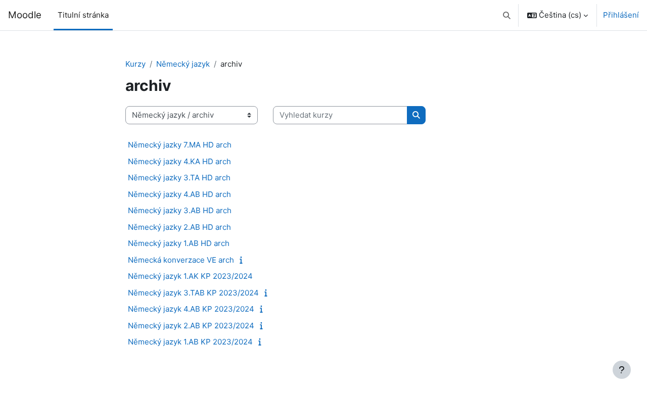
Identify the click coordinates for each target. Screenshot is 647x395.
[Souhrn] (243, 260)
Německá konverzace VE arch (181, 260)
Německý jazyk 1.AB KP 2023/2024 (190, 342)
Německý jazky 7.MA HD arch (180, 145)
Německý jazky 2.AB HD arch (179, 227)
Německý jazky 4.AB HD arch (179, 194)
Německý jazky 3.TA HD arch (179, 177)
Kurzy (135, 64)
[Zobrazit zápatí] (622, 370)
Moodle (24, 15)
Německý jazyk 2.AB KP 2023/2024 (191, 325)
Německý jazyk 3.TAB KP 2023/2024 (193, 293)
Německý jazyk (183, 64)
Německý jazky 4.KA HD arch (179, 161)
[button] (507, 15)
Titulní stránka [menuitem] (83, 15)
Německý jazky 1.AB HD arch (178, 243)
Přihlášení (621, 15)
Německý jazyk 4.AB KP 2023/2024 (191, 309)
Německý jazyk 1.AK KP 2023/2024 (190, 276)
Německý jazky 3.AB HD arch (180, 210)
